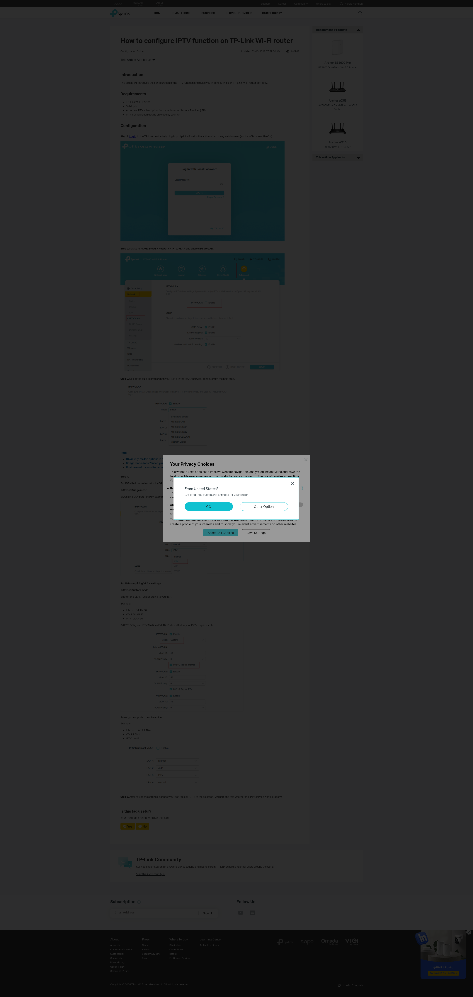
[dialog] (236, 498)
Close (293, 483)
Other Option (264, 506)
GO (208, 506)
